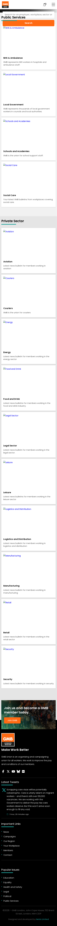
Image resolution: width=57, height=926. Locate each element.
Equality (7, 882)
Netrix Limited (42, 919)
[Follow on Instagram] (23, 771)
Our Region (9, 841)
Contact (7, 855)
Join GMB (12, 720)
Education (8, 877)
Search (28, 23)
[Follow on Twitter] (8, 771)
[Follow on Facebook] (3, 771)
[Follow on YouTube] (13, 771)
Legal (6, 891)
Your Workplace (11, 845)
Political (7, 896)
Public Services (11, 900)
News (6, 831)
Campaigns (9, 836)
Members (8, 850)
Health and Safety (12, 887)
